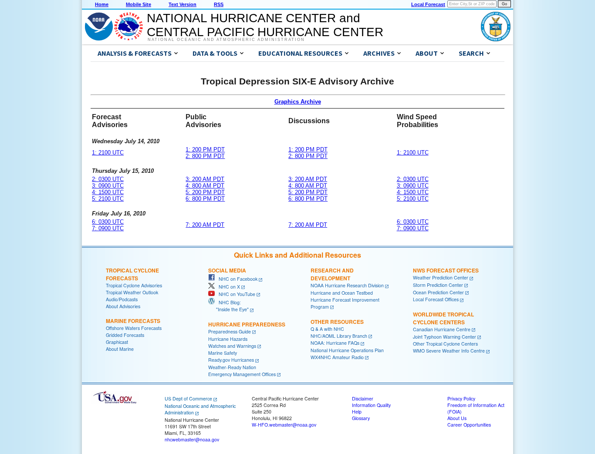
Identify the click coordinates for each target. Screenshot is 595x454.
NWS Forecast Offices (446, 270)
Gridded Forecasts (125, 335)
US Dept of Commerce (188, 398)
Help (357, 411)
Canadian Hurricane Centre (441, 329)
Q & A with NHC (327, 329)
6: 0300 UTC (108, 222)
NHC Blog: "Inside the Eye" (228, 306)
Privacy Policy (461, 398)
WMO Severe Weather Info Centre (449, 350)
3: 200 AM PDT (205, 179)
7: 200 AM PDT (205, 225)
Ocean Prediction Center (438, 292)
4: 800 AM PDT (205, 185)
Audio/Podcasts (122, 299)
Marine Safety (222, 353)
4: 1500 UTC (108, 192)
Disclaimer (362, 398)
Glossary (361, 418)
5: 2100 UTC (108, 198)
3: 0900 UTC (108, 185)
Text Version (182, 4)
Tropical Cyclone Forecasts (132, 274)
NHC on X (227, 286)
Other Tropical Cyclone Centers (445, 343)
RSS (218, 4)
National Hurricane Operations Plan (347, 350)
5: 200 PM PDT (205, 192)
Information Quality (371, 405)
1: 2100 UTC (108, 152)
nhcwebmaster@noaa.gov (192, 439)
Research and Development (332, 274)
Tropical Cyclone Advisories (134, 285)
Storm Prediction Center (438, 285)
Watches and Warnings (232, 346)
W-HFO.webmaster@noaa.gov (284, 424)
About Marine (120, 349)
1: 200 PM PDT (205, 149)
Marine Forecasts (133, 321)
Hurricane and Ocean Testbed (342, 292)
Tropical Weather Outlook (132, 292)
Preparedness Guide (229, 331)
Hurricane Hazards (227, 339)
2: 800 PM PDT (205, 156)
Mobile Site (138, 4)
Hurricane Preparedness (246, 324)
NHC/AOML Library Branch (339, 336)
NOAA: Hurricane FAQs (335, 343)
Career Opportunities (469, 424)
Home (101, 4)
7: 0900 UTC (108, 228)
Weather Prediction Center (440, 277)
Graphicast (117, 342)
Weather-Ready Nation (232, 367)
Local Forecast (428, 4)
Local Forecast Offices (436, 299)
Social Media (227, 270)
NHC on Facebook (236, 279)
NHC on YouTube (235, 294)
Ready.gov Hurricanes (231, 359)
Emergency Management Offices (242, 374)
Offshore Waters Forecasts (134, 328)
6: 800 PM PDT (205, 198)
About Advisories (123, 306)
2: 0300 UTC (108, 179)
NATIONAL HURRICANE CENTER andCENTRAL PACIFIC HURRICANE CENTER (265, 25)
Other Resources (337, 322)
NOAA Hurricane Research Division (347, 285)
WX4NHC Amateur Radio (337, 357)
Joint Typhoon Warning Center (444, 336)
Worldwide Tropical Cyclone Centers (443, 318)
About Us (457, 418)
